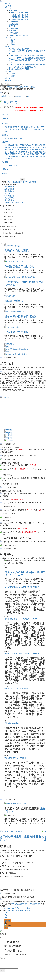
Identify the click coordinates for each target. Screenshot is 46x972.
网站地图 (18, 96)
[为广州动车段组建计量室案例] (11, 831)
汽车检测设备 (13, 28)
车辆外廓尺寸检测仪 (16, 332)
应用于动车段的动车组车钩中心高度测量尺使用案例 (27, 64)
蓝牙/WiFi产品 (14, 30)
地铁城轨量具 (13, 33)
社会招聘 (12, 76)
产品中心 (7, 8)
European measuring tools (18, 35)
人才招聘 (7, 71)
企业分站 (11, 96)
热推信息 (3, 96)
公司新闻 (12, 39)
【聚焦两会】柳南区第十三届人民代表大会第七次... (22, 618)
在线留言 (7, 78)
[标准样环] (8, 346)
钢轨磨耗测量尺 (13, 301)
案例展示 (7, 46)
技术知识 (12, 44)
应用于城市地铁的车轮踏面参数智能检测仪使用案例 (27, 58)
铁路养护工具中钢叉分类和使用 (15, 758)
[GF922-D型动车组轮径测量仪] (15, 354)
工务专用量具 (13, 21)
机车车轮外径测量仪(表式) (20, 316)
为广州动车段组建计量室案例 (19, 49)
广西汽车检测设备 (28, 87)
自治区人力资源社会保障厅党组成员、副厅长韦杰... (24, 573)
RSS (24, 96)
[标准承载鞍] (9, 344)
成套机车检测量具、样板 (19, 19)
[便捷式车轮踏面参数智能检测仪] (16, 349)
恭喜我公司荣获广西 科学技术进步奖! (17, 688)
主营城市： (19, 908)
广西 (24, 908)
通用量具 (12, 26)
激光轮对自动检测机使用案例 (19, 69)
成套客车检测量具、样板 (19, 17)
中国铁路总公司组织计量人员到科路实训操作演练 (26, 55)
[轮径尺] (7, 351)
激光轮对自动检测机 (16, 250)
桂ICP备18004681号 (7, 908)
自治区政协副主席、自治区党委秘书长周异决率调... (22, 587)
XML (28, 96)
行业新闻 (12, 42)
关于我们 (7, 6)
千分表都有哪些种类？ (12, 723)
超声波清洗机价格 (24, 910)
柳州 (28, 908)
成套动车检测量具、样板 (19, 12)
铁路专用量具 (13, 10)
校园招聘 (12, 73)
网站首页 (7, 3)
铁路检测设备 (13, 24)
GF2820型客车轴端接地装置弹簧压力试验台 (24, 283)
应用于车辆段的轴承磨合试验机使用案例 (23, 67)
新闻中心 (7, 37)
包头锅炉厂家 (13, 910)
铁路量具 (10, 87)
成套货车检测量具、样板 (19, 15)
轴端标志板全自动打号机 (19, 266)
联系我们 (7, 80)
